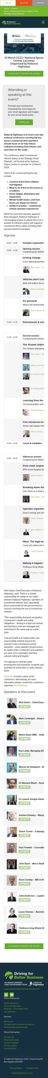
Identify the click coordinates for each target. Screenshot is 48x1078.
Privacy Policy (15, 1068)
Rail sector (8, 1021)
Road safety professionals (16, 1027)
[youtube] (12, 995)
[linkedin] (6, 995)
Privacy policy (10, 1045)
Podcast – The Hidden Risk (16, 1008)
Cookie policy (10, 1048)
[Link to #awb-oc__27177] (43, 22)
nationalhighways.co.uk (22, 1073)
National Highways (12, 1006)
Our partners (9, 1011)
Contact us (9, 1037)
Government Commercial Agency (19, 1024)
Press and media (11, 1040)
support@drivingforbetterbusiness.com (22, 989)
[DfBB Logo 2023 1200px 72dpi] (11, 21)
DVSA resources (11, 1003)
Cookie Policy (32, 1068)
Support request (11, 1042)
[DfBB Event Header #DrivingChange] (24, 34)
